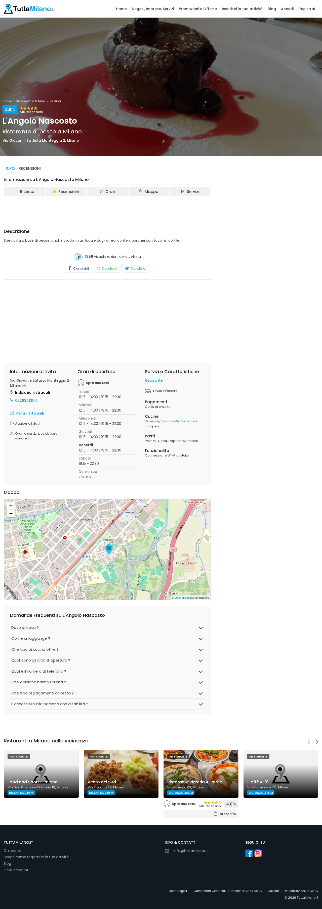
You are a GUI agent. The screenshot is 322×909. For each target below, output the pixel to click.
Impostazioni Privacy (301, 890)
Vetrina (55, 101)
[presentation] (309, 742)
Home (121, 8)
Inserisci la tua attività (242, 8)
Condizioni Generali (209, 890)
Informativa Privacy (246, 890)
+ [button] (11, 506)
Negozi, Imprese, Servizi (153, 8)
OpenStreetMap (184, 597)
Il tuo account (16, 870)
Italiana (167, 421)
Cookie (273, 890)
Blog (272, 8)
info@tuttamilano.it (191, 850)
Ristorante (154, 380)
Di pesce (152, 421)
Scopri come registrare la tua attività (36, 857)
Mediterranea (185, 421)
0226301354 (26, 400)
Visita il (30, 413)
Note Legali (178, 890)
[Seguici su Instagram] (258, 853)
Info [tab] (10, 168)
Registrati (307, 8)
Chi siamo (12, 850)
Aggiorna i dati (27, 423)
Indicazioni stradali (32, 392)
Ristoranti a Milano (30, 101)
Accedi (287, 8)
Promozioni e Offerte (198, 8)
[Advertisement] (107, 210)
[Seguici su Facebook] (249, 853)
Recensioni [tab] (30, 168)
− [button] (11, 513)
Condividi (80, 268)
